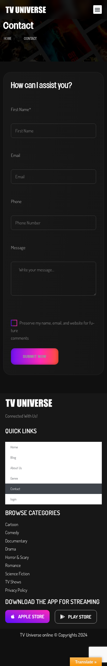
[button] (97, 9)
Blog (13, 457)
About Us (16, 468)
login (13, 499)
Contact (15, 489)
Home (8, 39)
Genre (14, 478)
